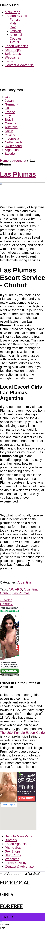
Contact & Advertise (19, 65)
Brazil (9, 119)
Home (4, 160)
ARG (18, 589)
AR (11, 589)
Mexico (10, 135)
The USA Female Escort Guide (22, 732)
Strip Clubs (13, 53)
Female (15, 19)
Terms (9, 61)
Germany (11, 104)
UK (7, 108)
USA (8, 97)
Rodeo (6, 600)
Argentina (12, 150)
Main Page (12, 12)
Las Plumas (18, 174)
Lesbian (15, 31)
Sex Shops (13, 50)
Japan (9, 100)
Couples (16, 38)
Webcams (12, 57)
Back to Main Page (18, 836)
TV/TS (14, 42)
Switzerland (13, 146)
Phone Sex (13, 847)
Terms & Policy (16, 863)
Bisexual (16, 35)
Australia (11, 127)
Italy (8, 116)
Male (13, 23)
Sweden (11, 153)
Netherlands (13, 142)
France (10, 112)
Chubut (5, 593)
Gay (13, 27)
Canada (10, 123)
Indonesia (12, 138)
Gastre (6, 604)
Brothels (11, 840)
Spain (9, 131)
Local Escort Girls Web (16, 72)
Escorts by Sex (16, 16)
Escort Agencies (16, 46)
